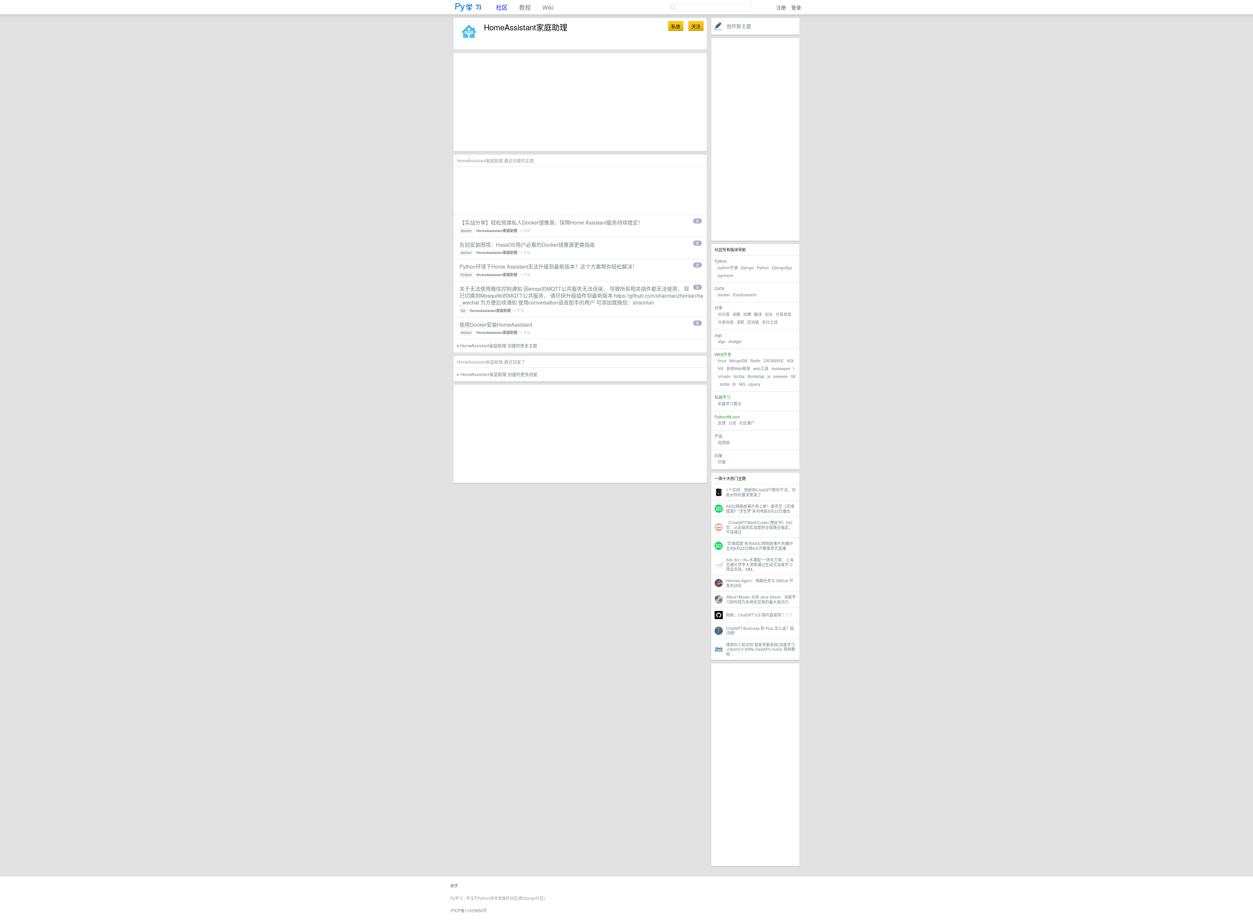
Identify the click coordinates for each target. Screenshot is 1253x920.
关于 (454, 886)
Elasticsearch (745, 294)
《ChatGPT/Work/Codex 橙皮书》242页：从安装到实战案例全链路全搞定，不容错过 (759, 527)
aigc (721, 341)
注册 (781, 7)
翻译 (758, 314)
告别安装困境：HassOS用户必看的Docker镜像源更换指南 (527, 244)
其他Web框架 (738, 368)
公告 (732, 423)
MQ (742, 384)
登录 (796, 7)
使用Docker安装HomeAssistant (495, 324)
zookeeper (780, 368)
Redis (755, 360)
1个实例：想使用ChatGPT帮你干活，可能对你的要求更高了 (761, 492)
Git (793, 376)
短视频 (724, 442)
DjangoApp (782, 267)
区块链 (753, 322)
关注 (696, 26)
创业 (769, 314)
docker (724, 294)
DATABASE (774, 360)
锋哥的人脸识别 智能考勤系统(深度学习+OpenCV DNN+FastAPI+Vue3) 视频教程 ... (760, 649)
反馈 (722, 423)
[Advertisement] (755, 139)
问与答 (724, 314)
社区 (502, 7)
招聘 (747, 314)
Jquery (754, 384)
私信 (675, 26)
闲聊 (736, 314)
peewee (780, 376)
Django (747, 267)
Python (763, 267)
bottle (725, 384)
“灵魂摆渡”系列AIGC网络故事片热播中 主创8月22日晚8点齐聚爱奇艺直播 (759, 545)
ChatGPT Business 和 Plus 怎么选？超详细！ (760, 630)
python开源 (728, 267)
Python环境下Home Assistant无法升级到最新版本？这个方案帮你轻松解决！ (548, 266)
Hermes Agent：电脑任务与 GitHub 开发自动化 (759, 583)
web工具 (760, 368)
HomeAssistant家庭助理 (496, 230)
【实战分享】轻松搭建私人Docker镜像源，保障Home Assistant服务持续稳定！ (551, 222)
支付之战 (770, 322)
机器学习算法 (729, 403)
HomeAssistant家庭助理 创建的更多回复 (498, 374)
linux (722, 360)
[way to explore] (468, 10)
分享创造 (726, 322)
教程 (525, 7)
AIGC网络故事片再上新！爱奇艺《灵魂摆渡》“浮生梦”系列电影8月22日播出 (760, 508)
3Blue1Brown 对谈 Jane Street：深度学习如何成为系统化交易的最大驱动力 (761, 599)
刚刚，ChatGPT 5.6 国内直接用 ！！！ (760, 614)
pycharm (725, 275)
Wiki (547, 7)
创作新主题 (739, 26)
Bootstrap (756, 376)
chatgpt (734, 341)
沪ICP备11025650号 (468, 910)
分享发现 (783, 314)
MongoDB (738, 360)
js (768, 376)
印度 (722, 461)
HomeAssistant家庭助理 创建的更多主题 (498, 345)
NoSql (739, 376)
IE (734, 384)
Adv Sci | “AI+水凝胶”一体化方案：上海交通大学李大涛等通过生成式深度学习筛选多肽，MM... (760, 564)
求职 (740, 322)
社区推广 (747, 423)
